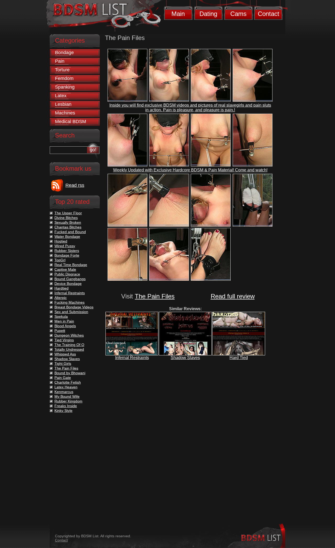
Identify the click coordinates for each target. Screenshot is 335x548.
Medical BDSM (70, 121)
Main (178, 13)
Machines (65, 113)
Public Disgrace (67, 274)
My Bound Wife (67, 396)
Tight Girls (62, 363)
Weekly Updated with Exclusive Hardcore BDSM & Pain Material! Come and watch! (190, 170)
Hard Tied (239, 357)
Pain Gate (62, 378)
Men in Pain (64, 321)
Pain (59, 61)
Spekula (61, 316)
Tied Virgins (64, 340)
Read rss (74, 185)
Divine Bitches (66, 218)
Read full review (233, 296)
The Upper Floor (68, 213)
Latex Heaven (65, 387)
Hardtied (61, 288)
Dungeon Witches (69, 335)
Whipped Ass (65, 354)
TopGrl (59, 260)
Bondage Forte (66, 255)
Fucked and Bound (70, 232)
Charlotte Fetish (67, 382)
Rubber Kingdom (68, 401)
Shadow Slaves (185, 357)
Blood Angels (65, 326)
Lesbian (63, 104)
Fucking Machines (69, 302)
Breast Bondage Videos (73, 307)
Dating (208, 13)
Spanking (65, 87)
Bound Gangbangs (70, 279)
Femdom (64, 78)
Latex (60, 95)
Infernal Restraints (132, 357)
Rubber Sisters (66, 251)
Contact (268, 13)
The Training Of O (69, 345)
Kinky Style (63, 410)
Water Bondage (67, 236)
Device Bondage (68, 283)
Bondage (64, 52)
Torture (62, 69)
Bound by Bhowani (69, 373)
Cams (238, 13)
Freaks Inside (65, 406)
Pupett (59, 330)
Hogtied (60, 241)
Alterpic (60, 298)
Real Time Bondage (70, 265)
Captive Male (65, 269)
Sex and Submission (71, 312)
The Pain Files (155, 296)
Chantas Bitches (67, 227)
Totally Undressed (69, 349)
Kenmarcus (63, 392)
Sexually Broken (67, 222)
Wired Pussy (64, 246)
